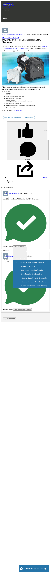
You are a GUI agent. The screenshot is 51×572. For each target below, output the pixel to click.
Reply (29, 309)
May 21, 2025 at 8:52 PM (10, 38)
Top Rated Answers (7, 188)
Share (45, 177)
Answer (27, 159)
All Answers (5, 250)
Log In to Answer (9, 319)
